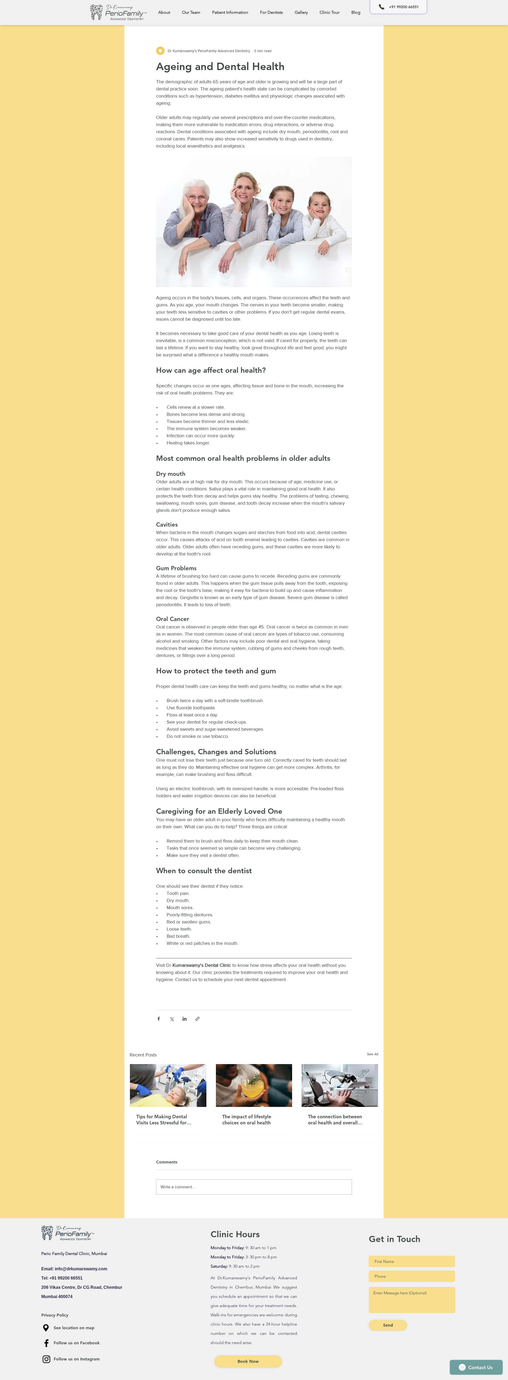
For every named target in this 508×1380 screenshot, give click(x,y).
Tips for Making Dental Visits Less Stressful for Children (161, 1120)
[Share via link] (197, 1018)
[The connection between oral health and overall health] (340, 1085)
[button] (191, 12)
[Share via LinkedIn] (184, 1018)
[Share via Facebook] (158, 1018)
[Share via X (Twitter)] (171, 1018)
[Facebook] (46, 1343)
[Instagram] (46, 1359)
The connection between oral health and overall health (335, 1120)
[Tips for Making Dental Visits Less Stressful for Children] (168, 1085)
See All (372, 1054)
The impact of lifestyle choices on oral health (246, 1120)
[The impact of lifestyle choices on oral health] (254, 1085)
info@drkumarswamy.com (81, 1269)
